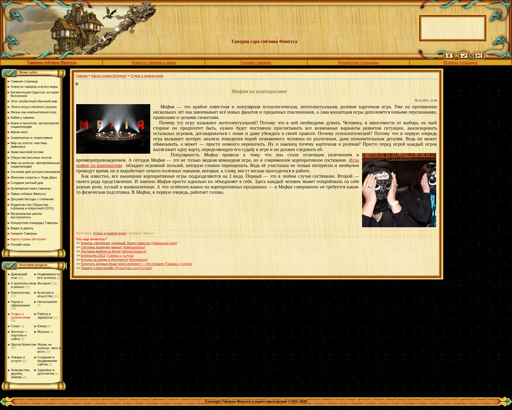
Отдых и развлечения (20, 315)
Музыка (43, 331)
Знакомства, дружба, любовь (20, 373)
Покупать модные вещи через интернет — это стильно (122, 264)
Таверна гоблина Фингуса (51, 62)
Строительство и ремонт (22, 285)
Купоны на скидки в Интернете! (104, 259)
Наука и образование (20, 303)
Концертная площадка (358, 62)
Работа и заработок (44, 315)
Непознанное (47, 301)
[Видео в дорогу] (479, 58)
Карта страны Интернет (109, 75)
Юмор (42, 326)
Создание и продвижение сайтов (47, 360)
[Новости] (464, 58)
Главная (82, 75)
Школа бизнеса (22, 344)
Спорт (15, 326)
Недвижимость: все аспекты (49, 275)
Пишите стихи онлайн (97, 268)
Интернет (44, 283)
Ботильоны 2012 (93, 255)
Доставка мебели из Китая (101, 251)
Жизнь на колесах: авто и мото (49, 348)
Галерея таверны (256, 62)
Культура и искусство (45, 294)
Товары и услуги (18, 359)
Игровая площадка (460, 62)
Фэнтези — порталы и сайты (19, 335)
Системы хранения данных (101, 247)
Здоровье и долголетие (46, 371)
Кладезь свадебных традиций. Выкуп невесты (115, 243)
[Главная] (449, 58)
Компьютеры (20, 292)
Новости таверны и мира (154, 62)
